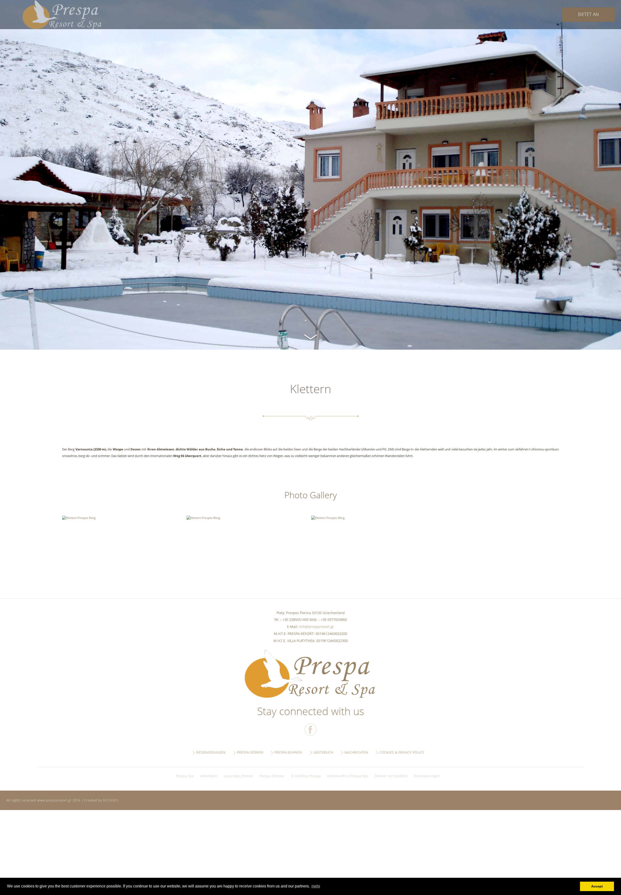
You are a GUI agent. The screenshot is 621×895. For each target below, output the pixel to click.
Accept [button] (597, 886)
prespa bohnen (288, 752)
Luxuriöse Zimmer (238, 776)
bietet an (588, 14)
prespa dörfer (250, 752)
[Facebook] (310, 730)
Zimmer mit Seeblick (391, 776)
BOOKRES (111, 800)
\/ (310, 336)
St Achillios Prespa (306, 776)
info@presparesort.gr (316, 626)
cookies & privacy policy (401, 752)
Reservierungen (427, 776)
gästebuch (323, 752)
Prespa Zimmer (272, 776)
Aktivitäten (208, 776)
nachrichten (356, 752)
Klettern (62, 14)
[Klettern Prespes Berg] (79, 518)
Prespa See (185, 776)
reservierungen (211, 752)
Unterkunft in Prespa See (347, 776)
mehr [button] (315, 886)
